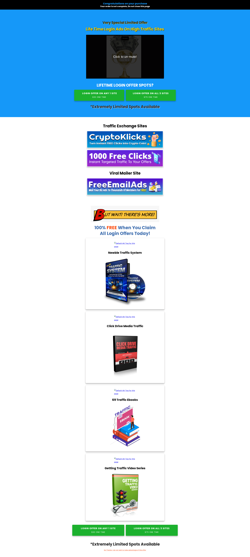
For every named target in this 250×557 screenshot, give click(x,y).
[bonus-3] (125, 392)
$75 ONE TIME (151, 97)
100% (106, 228)
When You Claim (137, 228)
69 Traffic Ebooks (125, 400)
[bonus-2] (125, 318)
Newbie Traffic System (125, 253)
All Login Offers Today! (125, 233)
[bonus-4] (125, 460)
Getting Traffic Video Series (125, 468)
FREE (112, 228)
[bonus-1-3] (125, 245)
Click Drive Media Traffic (125, 326)
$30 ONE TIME (99, 97)
